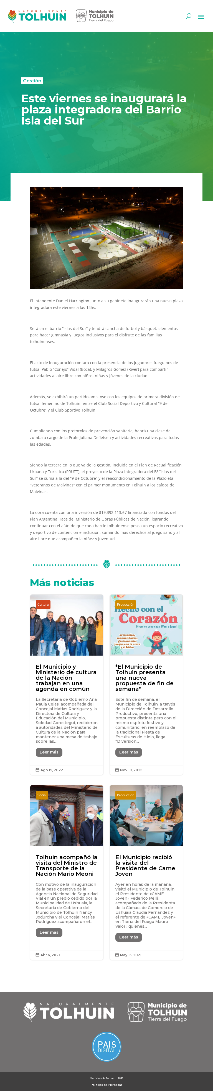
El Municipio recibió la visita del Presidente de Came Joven (146, 872)
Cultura (43, 604)
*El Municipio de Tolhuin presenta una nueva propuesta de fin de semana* (146, 685)
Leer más (49, 752)
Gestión (32, 80)
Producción (125, 604)
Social (42, 795)
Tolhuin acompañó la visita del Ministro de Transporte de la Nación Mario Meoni (66, 872)
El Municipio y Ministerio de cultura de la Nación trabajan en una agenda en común (66, 685)
